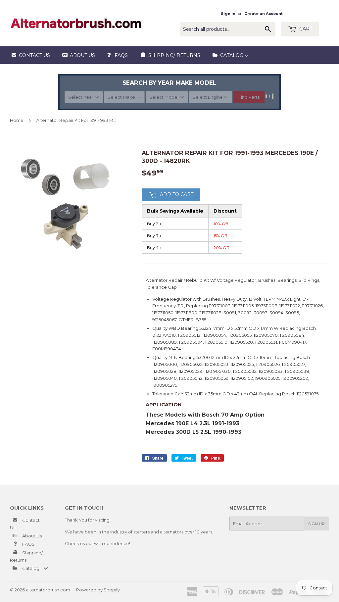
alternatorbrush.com (48, 589)
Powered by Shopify (98, 589)
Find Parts (249, 97)
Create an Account (263, 13)
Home (17, 120)
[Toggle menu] (45, 568)
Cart (305, 29)
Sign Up (316, 523)
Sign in (228, 13)
